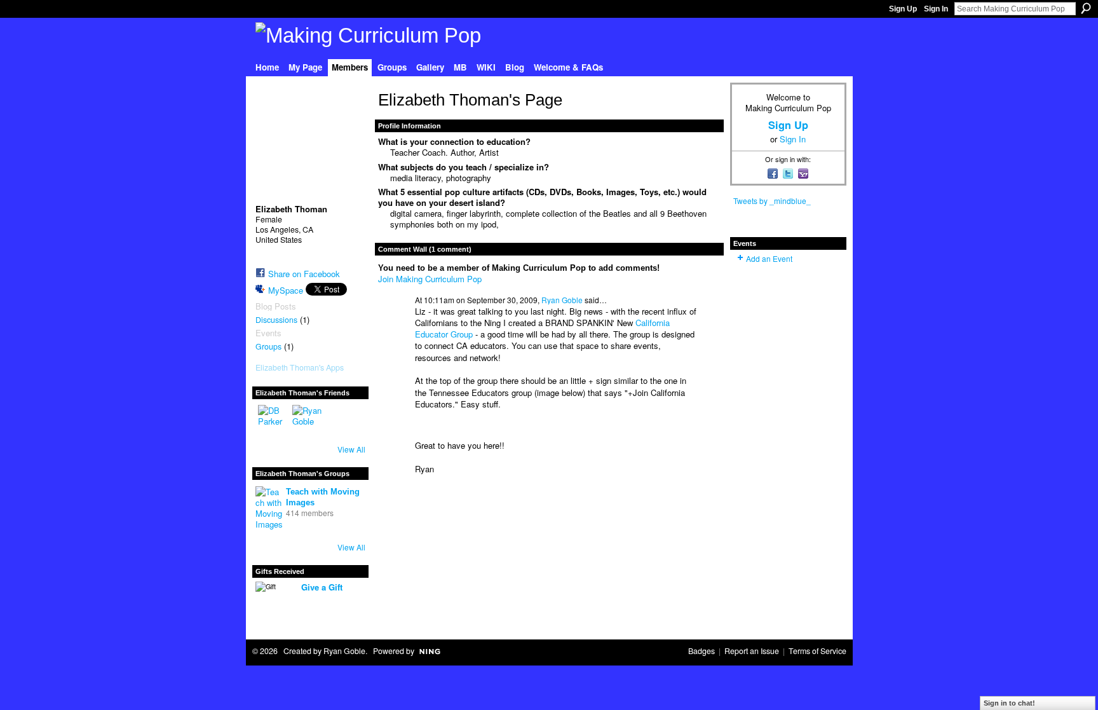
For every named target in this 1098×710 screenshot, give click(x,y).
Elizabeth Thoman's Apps (299, 367)
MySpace (285, 290)
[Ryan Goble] (307, 420)
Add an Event (769, 258)
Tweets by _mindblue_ (772, 200)
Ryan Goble (562, 299)
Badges (701, 651)
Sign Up (903, 8)
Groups (268, 346)
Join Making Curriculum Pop (430, 279)
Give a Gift (321, 587)
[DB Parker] (273, 420)
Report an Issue (751, 651)
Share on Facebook (304, 274)
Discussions (276, 319)
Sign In (936, 8)
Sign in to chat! (1009, 703)
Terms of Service (817, 651)
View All (351, 449)
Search (1086, 8)
